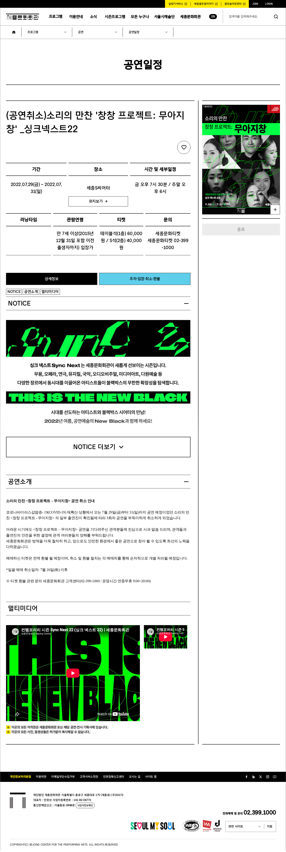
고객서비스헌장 (89, 776)
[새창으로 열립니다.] (153, 828)
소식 (93, 16)
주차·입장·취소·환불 (145, 279)
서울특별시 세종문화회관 (22, 16)
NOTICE (13, 291)
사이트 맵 (151, 776)
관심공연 (183, 147)
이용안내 (76, 16)
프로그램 (55, 16)
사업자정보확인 (85, 805)
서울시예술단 (164, 16)
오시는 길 (134, 776)
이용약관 (41, 776)
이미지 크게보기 (275, 209)
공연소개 (31, 291)
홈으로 (14, 32)
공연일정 (134, 32)
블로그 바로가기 (253, 777)
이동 (269, 826)
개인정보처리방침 (20, 776)
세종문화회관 (190, 16)
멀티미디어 (50, 291)
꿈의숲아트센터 (233, 3)
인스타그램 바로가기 (267, 777)
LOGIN (269, 3)
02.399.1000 (260, 812)
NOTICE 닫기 (186, 303)
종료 (241, 229)
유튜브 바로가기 (274, 777)
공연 (80, 32)
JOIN (255, 3)
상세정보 (51, 279)
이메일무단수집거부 (63, 776)
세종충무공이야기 (203, 3)
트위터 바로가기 (260, 777)
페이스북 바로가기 (246, 777)
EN (213, 16)
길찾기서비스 (175, 3)
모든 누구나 (140, 16)
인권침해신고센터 (113, 776)
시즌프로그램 (115, 16)
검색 (276, 16)
